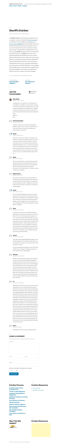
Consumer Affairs (36, 388)
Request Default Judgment (17, 404)
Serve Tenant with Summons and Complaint (17, 407)
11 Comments (26, 33)
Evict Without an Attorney (17, 400)
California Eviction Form (15, 4)
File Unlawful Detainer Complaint (15, 410)
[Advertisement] (31, 14)
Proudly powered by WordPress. (24, 442)
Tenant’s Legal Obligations (17, 391)
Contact (24, 6)
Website (10, 362)
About (19, 6)
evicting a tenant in (15, 44)
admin (11, 33)
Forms (15, 6)
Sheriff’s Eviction (14, 402)
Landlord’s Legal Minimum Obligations (17, 394)
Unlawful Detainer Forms (38, 390)
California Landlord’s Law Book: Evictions (18, 397)
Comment (11, 341)
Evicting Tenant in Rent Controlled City (16, 388)
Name (10, 356)
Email (26, 356)
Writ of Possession (32, 40)
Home (11, 6)
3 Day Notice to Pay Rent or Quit (17, 414)
